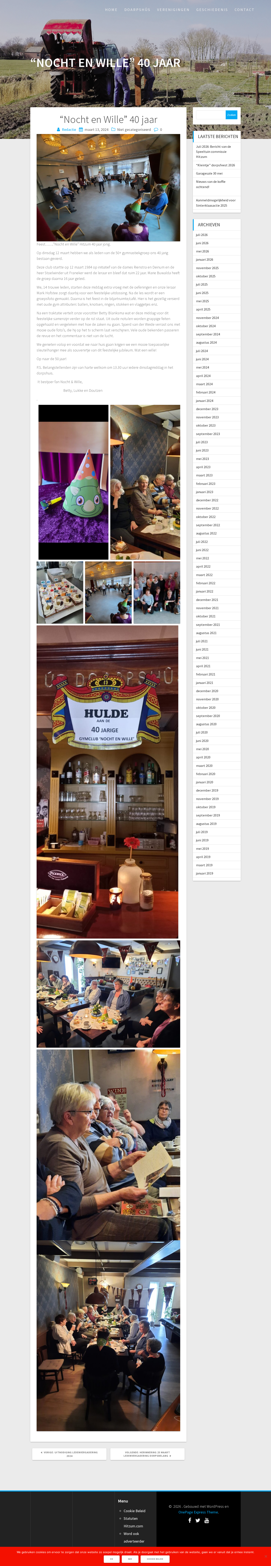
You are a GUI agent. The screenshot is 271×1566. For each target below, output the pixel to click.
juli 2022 (202, 542)
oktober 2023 (206, 425)
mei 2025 (202, 301)
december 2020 (207, 691)
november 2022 (207, 508)
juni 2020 (202, 741)
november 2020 (207, 699)
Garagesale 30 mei (209, 173)
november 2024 (207, 318)
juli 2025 (202, 284)
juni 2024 (202, 359)
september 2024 (208, 334)
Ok (111, 1559)
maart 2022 (204, 575)
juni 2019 (202, 840)
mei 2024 (202, 367)
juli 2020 (202, 732)
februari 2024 (205, 392)
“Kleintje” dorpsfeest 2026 (215, 165)
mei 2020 (202, 749)
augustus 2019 (206, 824)
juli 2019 (202, 832)
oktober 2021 (206, 616)
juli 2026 (202, 235)
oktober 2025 (206, 276)
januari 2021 (204, 683)
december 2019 (207, 790)
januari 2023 (204, 492)
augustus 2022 (206, 533)
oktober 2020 (206, 707)
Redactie (69, 129)
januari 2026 (204, 259)
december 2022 (207, 500)
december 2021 (207, 600)
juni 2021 (202, 649)
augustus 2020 (206, 724)
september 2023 (208, 434)
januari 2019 (204, 873)
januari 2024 (204, 401)
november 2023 (207, 417)
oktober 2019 (206, 807)
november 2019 (207, 799)
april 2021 (203, 666)
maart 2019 (204, 865)
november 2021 (207, 608)
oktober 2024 (206, 326)
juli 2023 (202, 442)
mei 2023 (202, 459)
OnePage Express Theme (198, 1512)
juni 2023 (202, 450)
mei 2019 (202, 848)
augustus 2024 (206, 342)
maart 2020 (204, 765)
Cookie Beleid (134, 1510)
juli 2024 (202, 351)
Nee (130, 1559)
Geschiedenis (212, 9)
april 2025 (203, 309)
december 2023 (207, 409)
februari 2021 (205, 674)
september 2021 (208, 624)
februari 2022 (205, 583)
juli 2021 (202, 641)
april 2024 (203, 376)
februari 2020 (205, 774)
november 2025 (207, 268)
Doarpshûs (137, 9)
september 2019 (208, 815)
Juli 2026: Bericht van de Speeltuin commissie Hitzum (213, 151)
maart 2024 (204, 384)
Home (111, 9)
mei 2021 (202, 658)
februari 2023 (205, 483)
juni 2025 (202, 293)
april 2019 (203, 857)
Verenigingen (173, 9)
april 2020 (203, 757)
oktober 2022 (206, 517)
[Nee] (266, 1556)
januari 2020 (204, 782)
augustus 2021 (206, 633)
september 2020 (208, 716)
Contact (245, 9)
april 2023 (203, 467)
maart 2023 (204, 475)
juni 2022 (202, 550)
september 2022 (208, 525)
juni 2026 (202, 243)
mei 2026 (202, 251)
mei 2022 (202, 558)
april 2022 (203, 566)
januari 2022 (204, 591)
